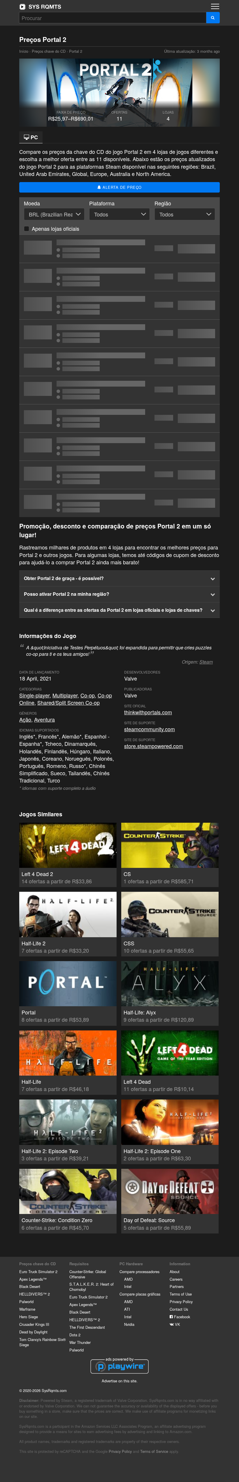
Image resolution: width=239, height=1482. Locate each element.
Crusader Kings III (34, 1324)
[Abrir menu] (215, 6)
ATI (127, 1309)
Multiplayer (65, 695)
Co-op (87, 695)
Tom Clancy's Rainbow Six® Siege (42, 1342)
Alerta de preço (121, 187)
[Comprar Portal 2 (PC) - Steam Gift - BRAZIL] (119, 249)
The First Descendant (87, 1327)
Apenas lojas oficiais (55, 228)
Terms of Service (154, 1451)
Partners (177, 1286)
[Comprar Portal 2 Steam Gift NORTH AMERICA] (119, 418)
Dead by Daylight (33, 1332)
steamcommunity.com (149, 729)
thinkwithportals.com (148, 712)
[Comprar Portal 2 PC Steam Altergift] (119, 447)
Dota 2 (74, 1334)
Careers (176, 1279)
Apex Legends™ (33, 1279)
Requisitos (79, 1263)
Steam (206, 661)
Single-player (34, 695)
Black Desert (29, 1286)
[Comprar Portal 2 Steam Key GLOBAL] (119, 503)
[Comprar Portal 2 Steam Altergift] (119, 305)
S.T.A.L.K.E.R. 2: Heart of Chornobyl (91, 1286)
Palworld (26, 1301)
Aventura (44, 719)
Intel (127, 1286)
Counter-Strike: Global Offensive (87, 1274)
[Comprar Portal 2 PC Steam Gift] (119, 362)
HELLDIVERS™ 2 (34, 1294)
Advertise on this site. (120, 1381)
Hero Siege (28, 1316)
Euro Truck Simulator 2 (38, 1271)
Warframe (27, 1309)
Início (40, 7)
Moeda (32, 203)
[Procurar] (213, 17)
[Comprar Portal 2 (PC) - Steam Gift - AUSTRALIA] (119, 390)
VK (177, 1324)
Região (162, 203)
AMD (128, 1279)
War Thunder (80, 1342)
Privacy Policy (181, 1301)
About (175, 1271)
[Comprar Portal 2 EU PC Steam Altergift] (119, 475)
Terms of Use (181, 1294)
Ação (25, 719)
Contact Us (179, 1309)
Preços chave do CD (49, 51)
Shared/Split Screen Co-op (68, 702)
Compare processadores (139, 1271)
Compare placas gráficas (139, 1294)
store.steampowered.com (153, 746)
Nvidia (129, 1324)
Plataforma (102, 203)
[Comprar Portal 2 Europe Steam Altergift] (119, 334)
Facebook (181, 1316)
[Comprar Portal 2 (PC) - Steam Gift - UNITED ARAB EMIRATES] (119, 277)
